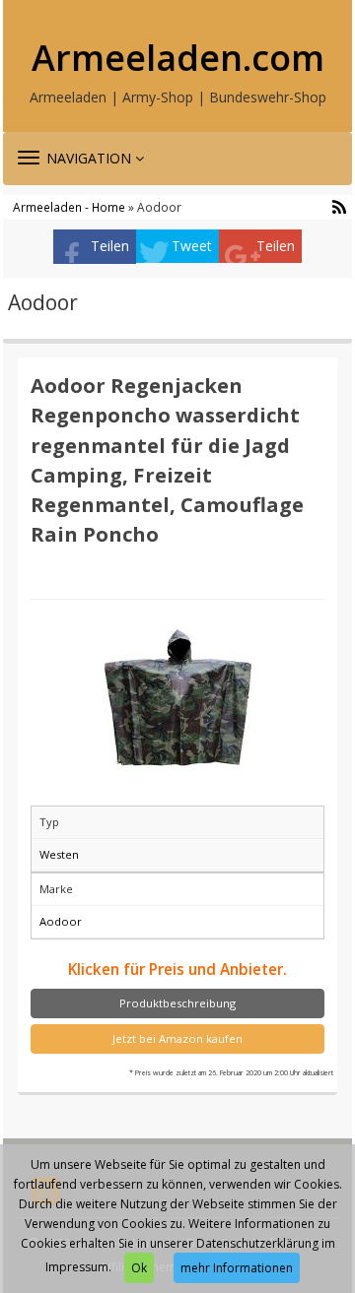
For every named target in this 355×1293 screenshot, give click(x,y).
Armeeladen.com (178, 58)
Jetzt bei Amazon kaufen (177, 1038)
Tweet (192, 245)
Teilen (110, 245)
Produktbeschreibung (177, 1003)
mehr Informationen (236, 1268)
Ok (139, 1268)
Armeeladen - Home (69, 207)
